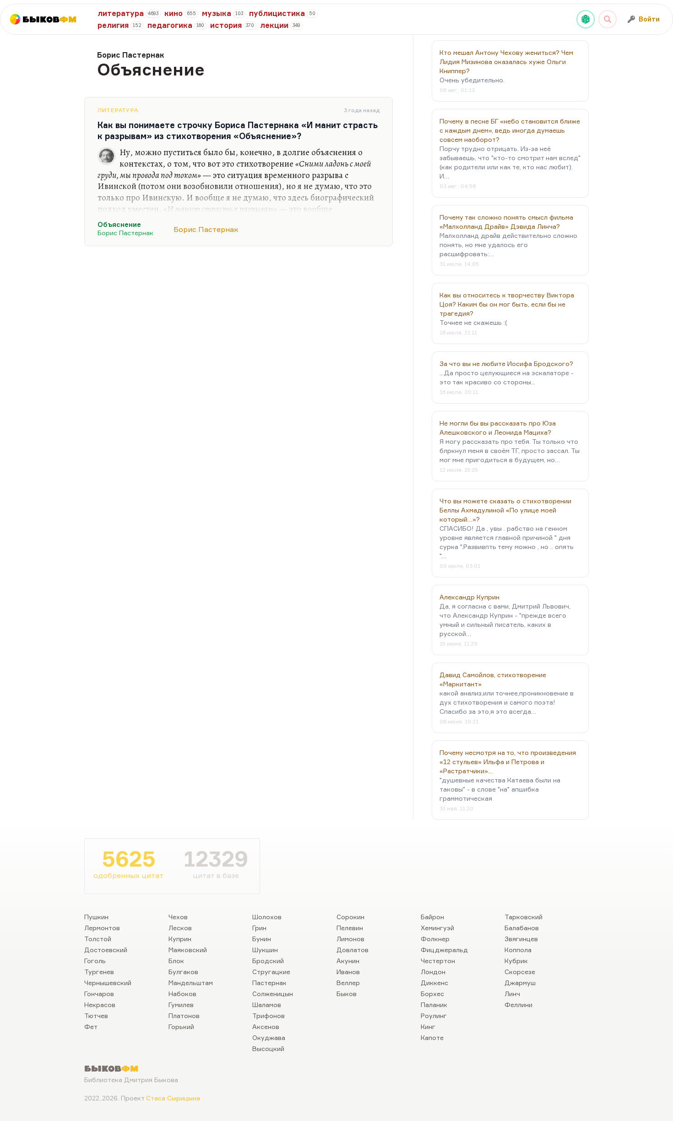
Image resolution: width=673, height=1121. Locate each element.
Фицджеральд (444, 950)
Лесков (180, 928)
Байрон (432, 917)
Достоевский (105, 950)
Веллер (348, 982)
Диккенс (434, 982)
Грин (259, 928)
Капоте (432, 1037)
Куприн (179, 939)
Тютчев (96, 1015)
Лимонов (350, 939)
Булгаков (183, 971)
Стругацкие (271, 971)
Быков (346, 993)
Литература (118, 110)
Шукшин (265, 950)
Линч (512, 993)
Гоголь (95, 961)
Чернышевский (107, 982)
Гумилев (181, 1004)
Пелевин (349, 928)
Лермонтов (102, 928)
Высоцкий (268, 1048)
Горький (181, 1026)
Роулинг (434, 1015)
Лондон (433, 971)
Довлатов (352, 950)
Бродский (268, 961)
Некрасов (99, 1004)
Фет (91, 1026)
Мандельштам (190, 982)
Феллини (518, 1004)
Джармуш (520, 982)
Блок (176, 961)
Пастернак (269, 982)
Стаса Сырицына (173, 1098)
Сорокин (350, 917)
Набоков (182, 993)
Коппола (518, 950)
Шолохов (267, 917)
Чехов (178, 917)
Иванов (348, 971)
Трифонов (268, 1015)
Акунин (347, 961)
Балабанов (522, 928)
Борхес (432, 993)
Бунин (261, 939)
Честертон (438, 961)
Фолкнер (435, 939)
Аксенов (265, 1026)
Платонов (184, 1015)
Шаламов (266, 1004)
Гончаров (99, 993)
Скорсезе (520, 971)
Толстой (97, 939)
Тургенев (99, 971)
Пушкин (96, 917)
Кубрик (516, 961)
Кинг (428, 1026)
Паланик (434, 1004)
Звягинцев (521, 939)
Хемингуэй (437, 928)
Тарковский (524, 917)
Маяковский (187, 950)
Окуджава (268, 1037)
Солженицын (272, 993)
